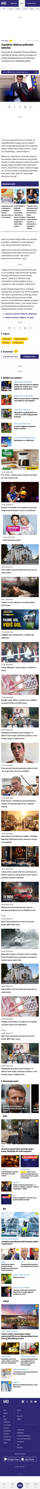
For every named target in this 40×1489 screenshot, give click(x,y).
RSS (18, 1445)
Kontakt (20, 1447)
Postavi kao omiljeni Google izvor (15, 72)
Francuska (7, 339)
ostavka (6, 343)
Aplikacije (20, 1442)
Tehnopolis (7, 1437)
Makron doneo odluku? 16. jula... (20, 317)
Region (3, 1169)
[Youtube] (35, 1402)
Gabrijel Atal (18, 343)
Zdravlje (6, 1422)
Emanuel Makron (21, 339)
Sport (5, 1413)
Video (19, 1410)
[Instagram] (31, 1402)
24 (9, 424)
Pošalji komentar (29, 357)
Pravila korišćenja (23, 1436)
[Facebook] (23, 1402)
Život (5, 1419)
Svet (4, 1103)
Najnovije (14, 3)
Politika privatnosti (24, 1439)
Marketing (20, 1430)
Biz (4, 1416)
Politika (5, 41)
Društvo (16, 1382)
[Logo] (3, 3)
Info (4, 1410)
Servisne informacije (20, 1369)
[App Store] (28, 1459)
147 (10, 382)
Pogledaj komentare (10, 357)
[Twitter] (27, 1402)
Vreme (19, 1419)
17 (9, 410)
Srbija (3, 1262)
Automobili (7, 1440)
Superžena (7, 1431)
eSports (6, 1434)
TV (18, 1413)
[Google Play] (11, 1459)
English (19, 1416)
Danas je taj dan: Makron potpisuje (21, 313)
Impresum (20, 1433)
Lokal (5, 1443)
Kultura (6, 1428)
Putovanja (7, 1425)
